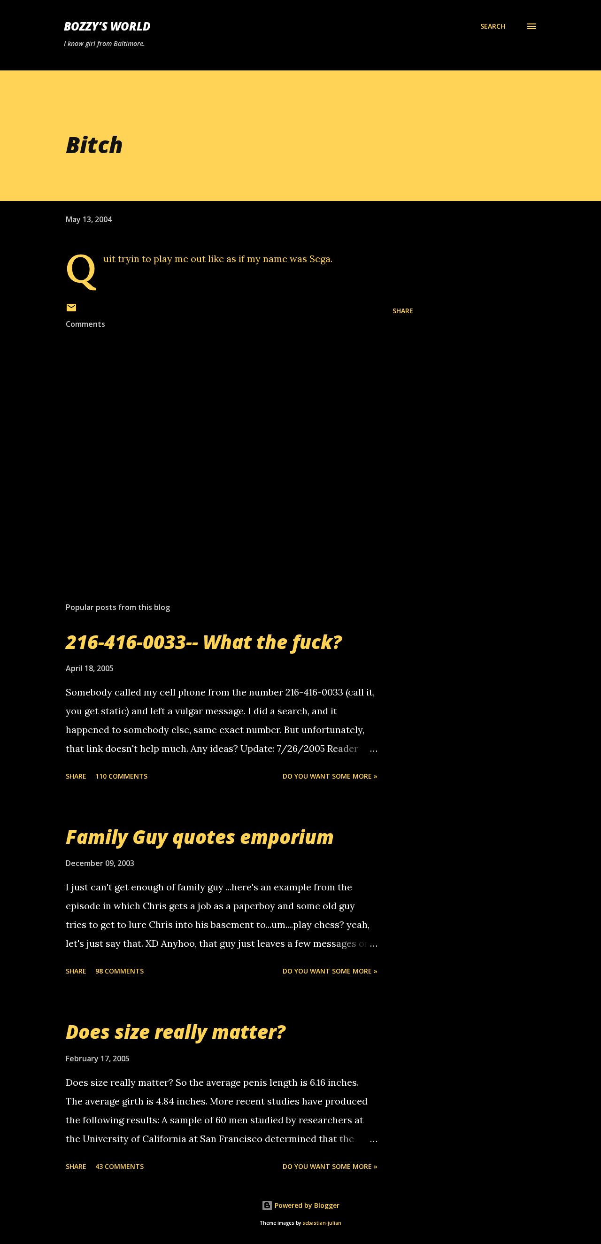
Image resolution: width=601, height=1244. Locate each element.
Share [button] (403, 310)
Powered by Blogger (306, 1205)
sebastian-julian (321, 1223)
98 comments (119, 970)
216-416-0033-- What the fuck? (204, 642)
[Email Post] (71, 310)
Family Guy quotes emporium (200, 837)
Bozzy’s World (107, 26)
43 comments (119, 1166)
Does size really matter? (175, 1031)
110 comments (121, 776)
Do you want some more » (330, 776)
